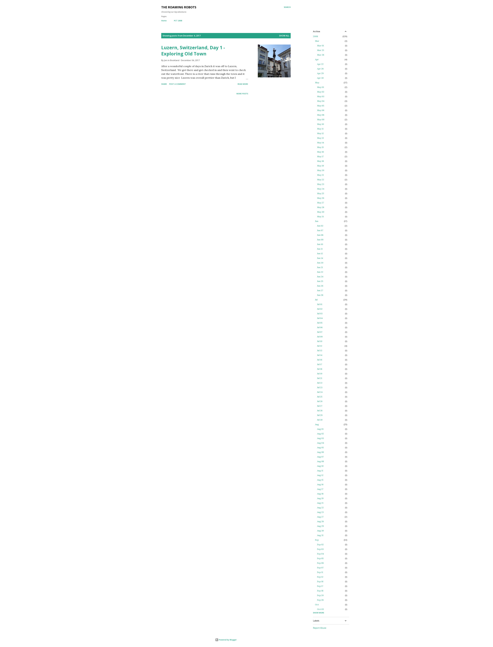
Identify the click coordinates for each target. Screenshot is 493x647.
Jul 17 (319, 364)
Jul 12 (319, 346)
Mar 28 (320, 55)
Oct (317, 604)
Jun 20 (320, 262)
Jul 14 (319, 355)
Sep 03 (320, 549)
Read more (243, 84)
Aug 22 (320, 507)
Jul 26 (319, 401)
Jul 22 (319, 383)
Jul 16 (319, 359)
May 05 (320, 105)
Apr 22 (320, 64)
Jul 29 (320, 415)
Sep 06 (320, 563)
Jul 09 (320, 336)
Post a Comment (177, 84)
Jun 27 (320, 290)
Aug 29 (320, 526)
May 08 (320, 115)
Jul (316, 299)
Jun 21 (320, 267)
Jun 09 (320, 239)
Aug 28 (320, 521)
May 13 (320, 138)
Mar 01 (320, 45)
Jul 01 (319, 304)
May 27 (320, 202)
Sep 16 (320, 581)
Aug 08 (320, 461)
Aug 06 (320, 452)
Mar (317, 41)
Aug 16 (320, 484)
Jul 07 (319, 332)
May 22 (320, 179)
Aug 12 (320, 475)
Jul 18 (319, 369)
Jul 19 (319, 373)
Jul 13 (319, 350)
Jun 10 (320, 244)
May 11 (320, 128)
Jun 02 (320, 225)
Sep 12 (320, 577)
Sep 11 (320, 572)
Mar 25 (320, 50)
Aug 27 (320, 516)
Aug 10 (320, 466)
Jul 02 (320, 309)
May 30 (320, 212)
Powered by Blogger (227, 640)
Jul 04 (320, 318)
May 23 (320, 184)
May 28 (320, 207)
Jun (316, 221)
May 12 (320, 133)
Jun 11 (320, 249)
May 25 (320, 193)
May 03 (320, 96)
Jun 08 (320, 235)
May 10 (320, 124)
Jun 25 (320, 281)
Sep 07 (320, 567)
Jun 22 (320, 272)
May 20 (320, 170)
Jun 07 (320, 230)
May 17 (320, 156)
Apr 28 (320, 68)
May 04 (320, 101)
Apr (317, 59)
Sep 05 (320, 558)
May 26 (320, 198)
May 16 (320, 152)
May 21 (320, 175)
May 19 (320, 165)
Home (164, 20)
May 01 (320, 87)
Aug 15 (320, 480)
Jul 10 (319, 341)
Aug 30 (320, 530)
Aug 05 (320, 447)
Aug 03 (320, 438)
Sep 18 (320, 590)
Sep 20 (320, 595)
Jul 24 (320, 392)
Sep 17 (320, 586)
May (317, 82)
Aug (317, 424)
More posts (242, 93)
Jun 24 (320, 276)
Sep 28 (320, 600)
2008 (315, 36)
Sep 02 (320, 544)
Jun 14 (320, 258)
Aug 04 (320, 443)
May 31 (320, 216)
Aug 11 (320, 470)
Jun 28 (320, 295)
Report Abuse (319, 627)
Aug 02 (320, 433)
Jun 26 (320, 285)
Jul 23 (319, 387)
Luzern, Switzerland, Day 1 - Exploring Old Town (193, 50)
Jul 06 (320, 327)
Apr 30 (320, 78)
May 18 (320, 161)
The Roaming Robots (178, 7)
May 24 (320, 188)
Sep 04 (320, 553)
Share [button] (164, 84)
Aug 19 (320, 498)
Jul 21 (319, 378)
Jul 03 (320, 313)
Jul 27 (319, 406)
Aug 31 (320, 535)
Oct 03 (320, 609)
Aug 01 (320, 429)
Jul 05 (319, 322)
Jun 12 (320, 253)
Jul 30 (320, 419)
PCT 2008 (178, 20)
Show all (284, 35)
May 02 (320, 91)
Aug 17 (320, 489)
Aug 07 (320, 456)
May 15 (320, 147)
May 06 (320, 110)
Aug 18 (320, 493)
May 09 (320, 119)
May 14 (320, 142)
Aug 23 (320, 512)
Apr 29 (320, 73)
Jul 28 (319, 410)
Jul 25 (319, 396)
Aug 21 (320, 503)
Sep (317, 540)
